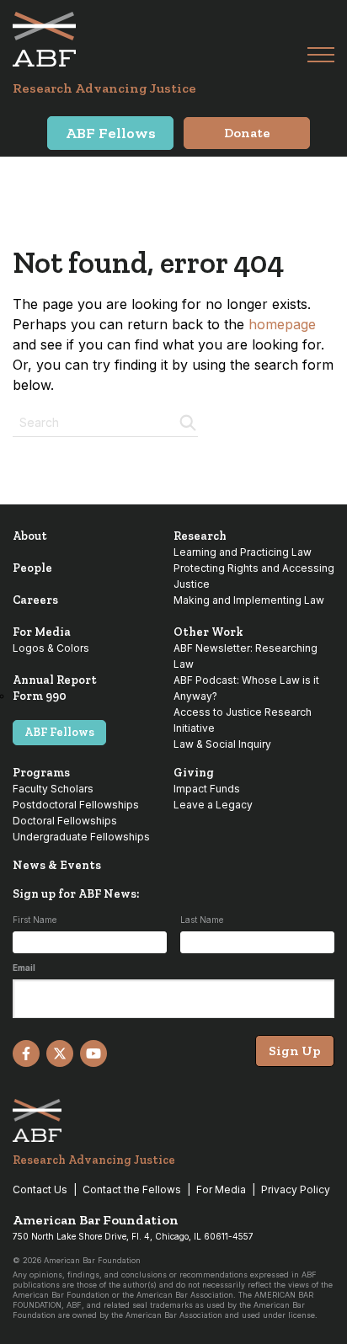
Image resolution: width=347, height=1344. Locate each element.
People (32, 568)
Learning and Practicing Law (243, 552)
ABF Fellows (59, 732)
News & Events (57, 865)
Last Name (201, 920)
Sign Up (295, 1051)
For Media (42, 632)
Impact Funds (207, 788)
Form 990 (40, 696)
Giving (194, 772)
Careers (35, 600)
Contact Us (40, 1189)
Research (200, 536)
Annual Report (55, 680)
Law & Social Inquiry (222, 744)
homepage (282, 324)
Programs (41, 772)
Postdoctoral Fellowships (76, 804)
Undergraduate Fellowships (81, 836)
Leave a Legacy (213, 804)
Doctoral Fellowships (65, 820)
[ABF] (160, 39)
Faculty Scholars (53, 788)
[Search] (186, 421)
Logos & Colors (51, 648)
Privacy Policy (295, 1189)
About (30, 536)
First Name (34, 920)
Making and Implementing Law (249, 600)
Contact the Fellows (132, 1189)
